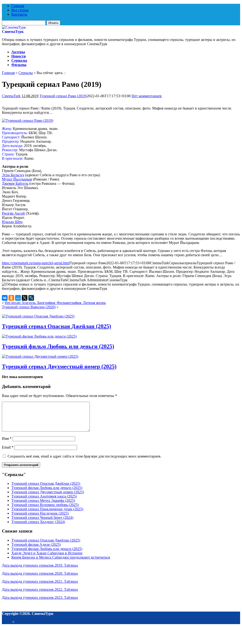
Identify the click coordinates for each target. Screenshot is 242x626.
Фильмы (18, 65)
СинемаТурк (13, 32)
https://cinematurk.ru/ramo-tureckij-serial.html (36, 263)
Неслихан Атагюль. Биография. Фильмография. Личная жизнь (55, 303)
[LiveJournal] (31, 298)
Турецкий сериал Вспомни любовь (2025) (45, 505)
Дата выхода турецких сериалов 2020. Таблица (40, 573)
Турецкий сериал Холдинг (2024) (38, 522)
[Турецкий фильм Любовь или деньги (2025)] (39, 336)
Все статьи (20, 10)
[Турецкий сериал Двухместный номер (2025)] (40, 356)
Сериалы (19, 60)
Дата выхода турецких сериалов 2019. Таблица (40, 565)
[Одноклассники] (11, 298)
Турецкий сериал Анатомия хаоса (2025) (44, 496)
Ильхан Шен (12, 222)
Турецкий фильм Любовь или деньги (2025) (58, 346)
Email (7, 447)
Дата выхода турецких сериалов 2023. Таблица (40, 597)
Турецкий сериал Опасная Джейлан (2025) (56, 326)
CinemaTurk (11, 96)
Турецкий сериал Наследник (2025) (40, 513)
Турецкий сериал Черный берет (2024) (42, 518)
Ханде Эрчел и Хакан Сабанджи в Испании (46, 553)
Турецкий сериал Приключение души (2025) (47, 509)
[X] (24, 298)
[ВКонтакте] (5, 298)
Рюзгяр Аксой (13, 213)
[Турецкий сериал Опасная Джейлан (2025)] (38, 316)
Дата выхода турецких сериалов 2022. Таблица (40, 589)
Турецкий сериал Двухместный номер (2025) (59, 366)
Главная (17, 6)
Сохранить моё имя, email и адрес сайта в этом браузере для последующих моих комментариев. (84, 456)
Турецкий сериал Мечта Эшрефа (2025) (43, 500)
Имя (7, 438)
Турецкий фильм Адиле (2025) (36, 544)
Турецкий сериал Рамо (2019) (63, 96)
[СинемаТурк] (14, 27)
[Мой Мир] (18, 298)
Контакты (19, 14)
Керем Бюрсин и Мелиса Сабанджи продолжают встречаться (60, 557)
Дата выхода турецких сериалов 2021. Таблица (40, 581)
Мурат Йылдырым (17, 179)
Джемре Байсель (15, 183)
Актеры (18, 52)
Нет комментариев (147, 96)
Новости (18, 56)
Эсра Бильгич (13, 175)
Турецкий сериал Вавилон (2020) (29, 307)
